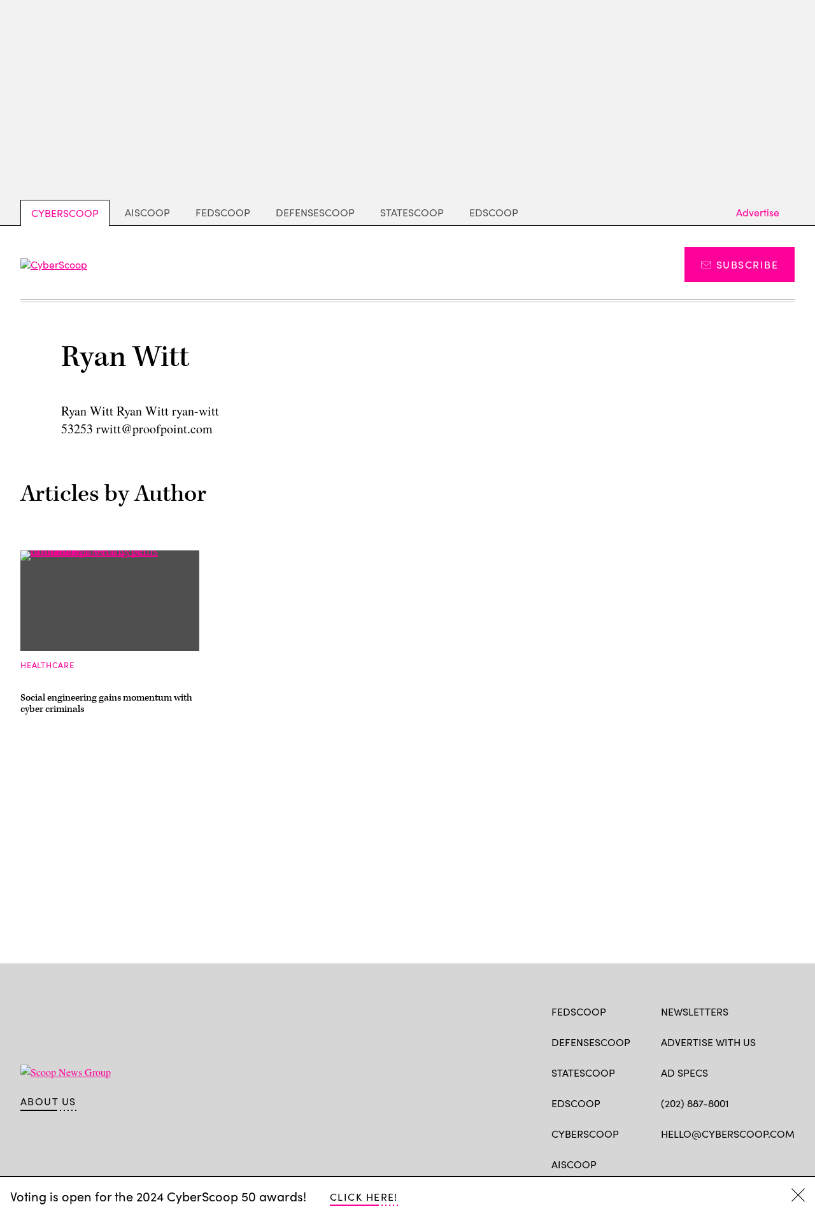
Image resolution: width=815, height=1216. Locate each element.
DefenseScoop (315, 212)
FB (667, 1163)
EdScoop (493, 212)
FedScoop (222, 212)
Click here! (364, 1196)
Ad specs (684, 1072)
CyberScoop (65, 213)
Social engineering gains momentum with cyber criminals (106, 703)
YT (761, 1163)
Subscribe (747, 264)
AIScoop (147, 212)
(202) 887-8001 (695, 1103)
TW (691, 1163)
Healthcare (47, 665)
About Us (48, 1101)
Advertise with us (708, 1042)
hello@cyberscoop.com (728, 1133)
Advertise (757, 212)
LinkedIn (717, 1163)
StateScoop (412, 212)
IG (737, 1163)
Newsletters (694, 1011)
